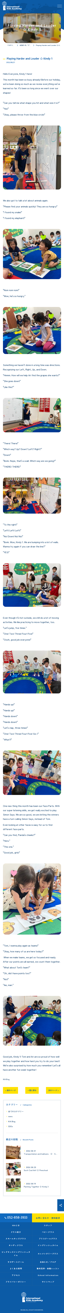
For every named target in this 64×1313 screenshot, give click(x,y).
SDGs (10, 1126)
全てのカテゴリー (16, 1111)
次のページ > (53, 1090)
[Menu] (59, 6)
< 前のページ (10, 1090)
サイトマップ (48, 1282)
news (10, 1116)
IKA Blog (6, 1079)
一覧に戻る (32, 1090)
